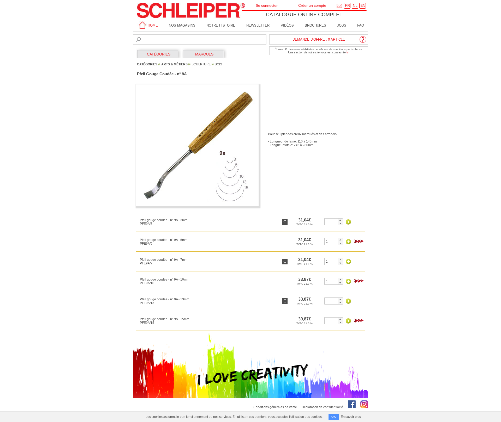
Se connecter (267, 5)
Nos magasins (182, 25)
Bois (218, 64)
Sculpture (201, 64)
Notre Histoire (220, 25)
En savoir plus (351, 417)
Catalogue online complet (304, 14)
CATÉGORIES (158, 54)
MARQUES (204, 54)
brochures (315, 25)
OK (333, 416)
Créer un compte (312, 5)
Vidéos (287, 25)
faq (360, 25)
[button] (340, 220)
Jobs (341, 25)
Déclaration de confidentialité (322, 407)
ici (348, 52)
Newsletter (258, 25)
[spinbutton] (331, 221)
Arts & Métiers (174, 64)
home (152, 25)
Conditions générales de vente (275, 407)
